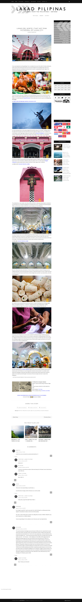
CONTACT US (44, 1)
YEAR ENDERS (33, 1)
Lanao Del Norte (37, 410)
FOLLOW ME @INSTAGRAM (5, 589)
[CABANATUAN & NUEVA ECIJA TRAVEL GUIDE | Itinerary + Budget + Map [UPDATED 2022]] (58, 172)
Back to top (67, 600)
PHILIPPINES (21, 1)
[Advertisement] (31, 22)
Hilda (17, 484)
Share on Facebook (22, 407)
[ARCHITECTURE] (21, 410)
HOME (12, 1)
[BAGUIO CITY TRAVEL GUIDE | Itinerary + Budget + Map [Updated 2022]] (58, 157)
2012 (26, 410)
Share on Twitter (33, 407)
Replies (16, 456)
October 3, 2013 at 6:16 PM (22, 460)
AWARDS (41, 15)
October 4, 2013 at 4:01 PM (22, 497)
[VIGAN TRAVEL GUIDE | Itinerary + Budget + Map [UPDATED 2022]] (58, 165)
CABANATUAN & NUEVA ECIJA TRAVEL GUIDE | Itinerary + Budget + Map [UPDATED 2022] (67, 170)
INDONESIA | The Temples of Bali (15, 440)
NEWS (16, 1)
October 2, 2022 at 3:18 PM (22, 475)
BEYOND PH (27, 1)
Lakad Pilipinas (22, 473)
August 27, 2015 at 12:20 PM (20, 508)
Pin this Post (43, 407)
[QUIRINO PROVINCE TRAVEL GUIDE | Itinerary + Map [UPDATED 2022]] (58, 181)
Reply (51, 455)
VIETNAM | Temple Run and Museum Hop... (44, 440)
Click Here (40, 389)
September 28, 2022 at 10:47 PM (23, 467)
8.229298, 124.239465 (45, 390)
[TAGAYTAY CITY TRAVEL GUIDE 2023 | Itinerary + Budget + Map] (58, 149)
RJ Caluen (20, 465)
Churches (28, 410)
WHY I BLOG (35, 15)
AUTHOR (39, 1)
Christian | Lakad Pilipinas (25, 459)
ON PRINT (47, 15)
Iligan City (32, 410)
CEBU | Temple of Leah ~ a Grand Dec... (31, 440)
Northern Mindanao (45, 410)
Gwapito (18, 450)
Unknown (18, 506)
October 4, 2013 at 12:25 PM (20, 485)
